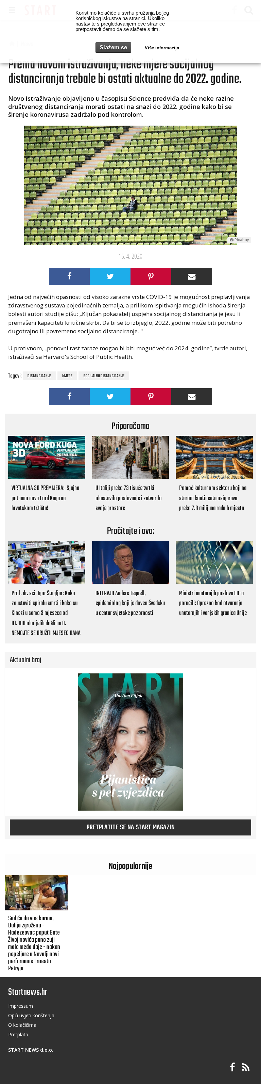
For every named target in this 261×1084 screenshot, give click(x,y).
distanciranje (39, 376)
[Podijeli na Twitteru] (110, 276)
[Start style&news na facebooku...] (232, 1067)
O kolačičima (22, 1025)
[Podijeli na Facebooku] (69, 276)
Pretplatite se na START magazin (131, 827)
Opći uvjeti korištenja (31, 1015)
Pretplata (18, 1034)
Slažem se (113, 47)
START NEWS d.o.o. (30, 1050)
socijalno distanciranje (103, 376)
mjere (67, 376)
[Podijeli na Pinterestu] (150, 276)
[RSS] (246, 1067)
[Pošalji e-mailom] (191, 276)
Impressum (20, 1006)
